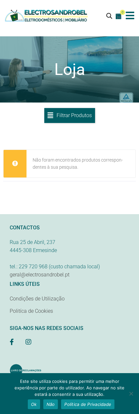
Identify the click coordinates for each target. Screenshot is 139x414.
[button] (130, 15)
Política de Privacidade (87, 404)
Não (51, 404)
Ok (34, 404)
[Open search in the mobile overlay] (109, 15)
